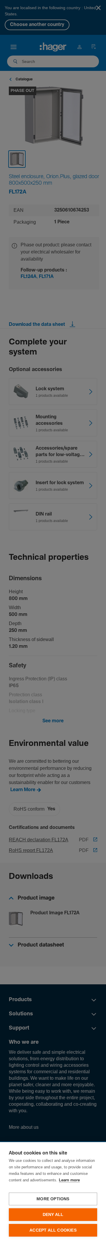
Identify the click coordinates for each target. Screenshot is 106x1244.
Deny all (53, 1214)
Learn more (69, 1180)
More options (53, 1199)
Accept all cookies (53, 1230)
